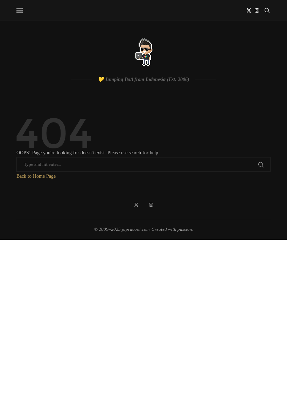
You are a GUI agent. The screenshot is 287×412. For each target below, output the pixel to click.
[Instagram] (257, 10)
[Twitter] (248, 10)
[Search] (267, 10)
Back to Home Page (36, 176)
